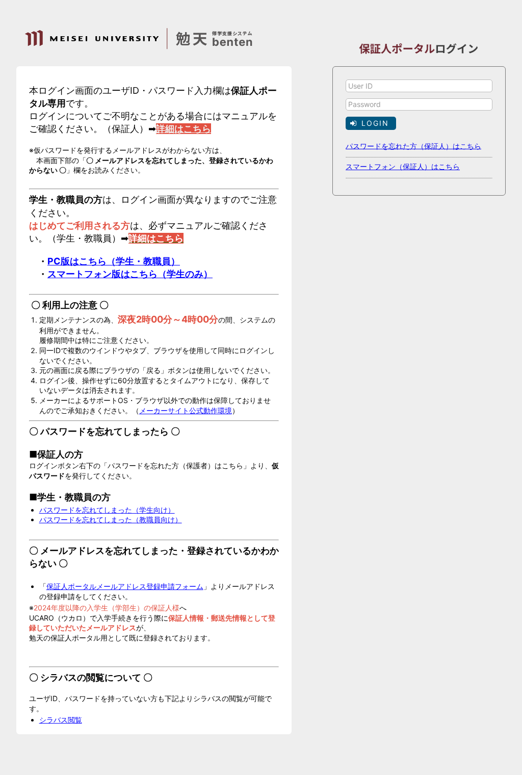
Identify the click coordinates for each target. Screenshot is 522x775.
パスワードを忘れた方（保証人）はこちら (413, 145)
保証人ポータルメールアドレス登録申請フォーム (124, 586)
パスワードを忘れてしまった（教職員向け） (110, 519)
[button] (371, 123)
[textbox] (419, 85)
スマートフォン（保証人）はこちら (403, 166)
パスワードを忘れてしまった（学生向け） (107, 509)
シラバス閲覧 (60, 719)
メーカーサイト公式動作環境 (185, 410)
